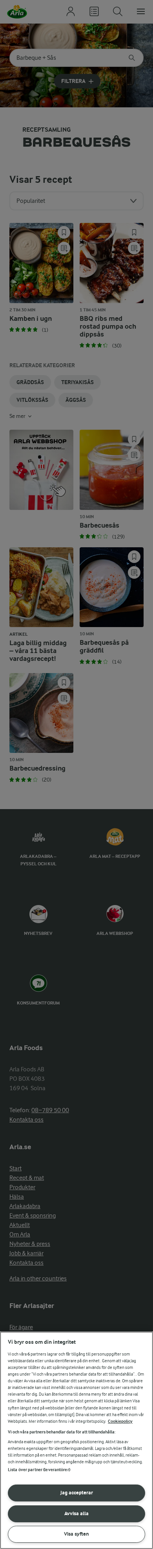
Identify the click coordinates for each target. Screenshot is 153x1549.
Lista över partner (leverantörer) (39, 1469)
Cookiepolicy (120, 1421)
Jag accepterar (76, 1493)
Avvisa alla (76, 1513)
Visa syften (76, 1534)
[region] (76, 1440)
